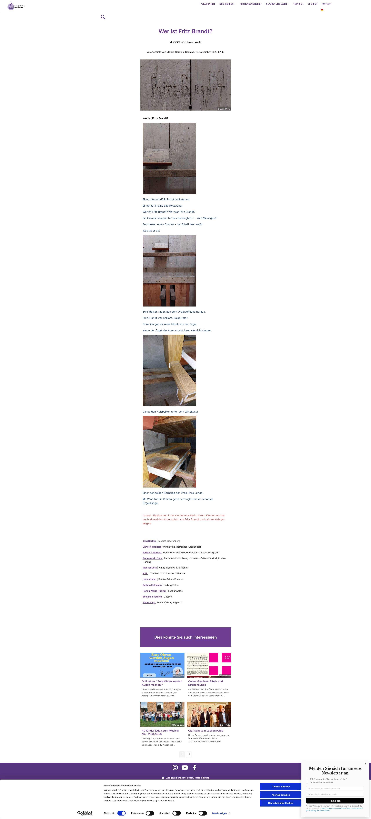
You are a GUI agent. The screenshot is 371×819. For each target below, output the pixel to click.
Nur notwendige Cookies (280, 803)
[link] (227, 4)
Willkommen (208, 3)
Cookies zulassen (281, 786)
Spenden (312, 3)
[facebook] (195, 767)
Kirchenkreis (226, 3)
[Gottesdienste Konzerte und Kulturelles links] (302, 4)
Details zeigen (219, 813)
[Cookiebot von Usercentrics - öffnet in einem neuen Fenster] (85, 813)
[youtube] (185, 767)
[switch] (150, 813)
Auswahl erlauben (281, 795)
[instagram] (175, 767)
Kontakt (327, 3)
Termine (297, 3)
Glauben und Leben (276, 3)
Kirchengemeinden (250, 3)
